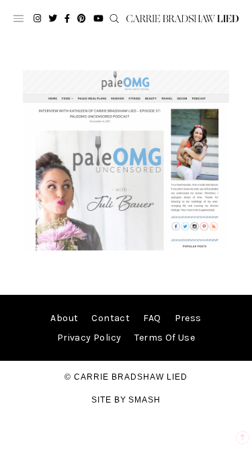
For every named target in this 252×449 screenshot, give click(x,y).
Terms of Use (164, 337)
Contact (110, 318)
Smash (144, 400)
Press (188, 318)
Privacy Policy (89, 337)
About (64, 318)
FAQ (152, 318)
